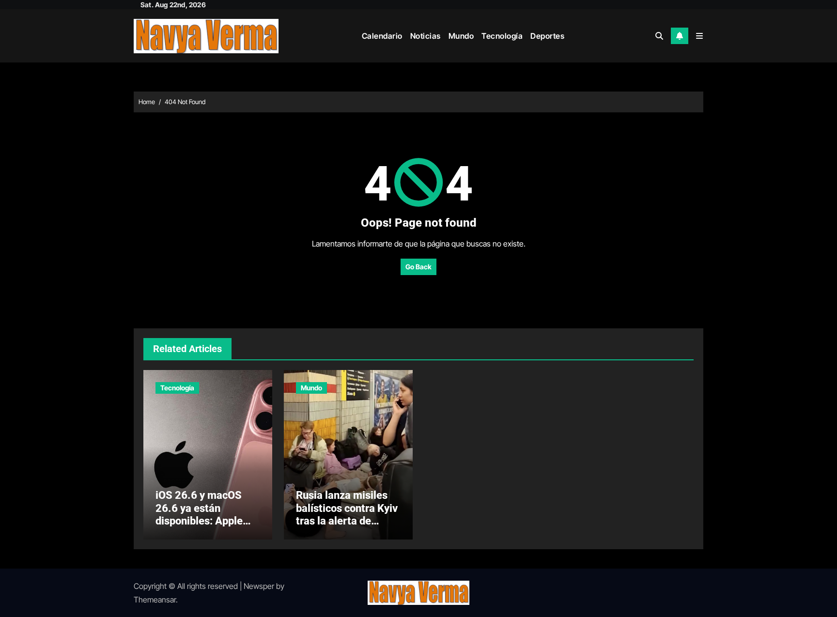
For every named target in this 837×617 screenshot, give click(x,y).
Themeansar (155, 599)
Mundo (461, 36)
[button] (699, 35)
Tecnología (502, 36)
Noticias (425, 36)
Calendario (382, 36)
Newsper (259, 586)
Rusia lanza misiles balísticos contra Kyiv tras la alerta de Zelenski (347, 514)
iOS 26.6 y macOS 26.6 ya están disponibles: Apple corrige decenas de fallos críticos (200, 521)
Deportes (547, 36)
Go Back (418, 266)
